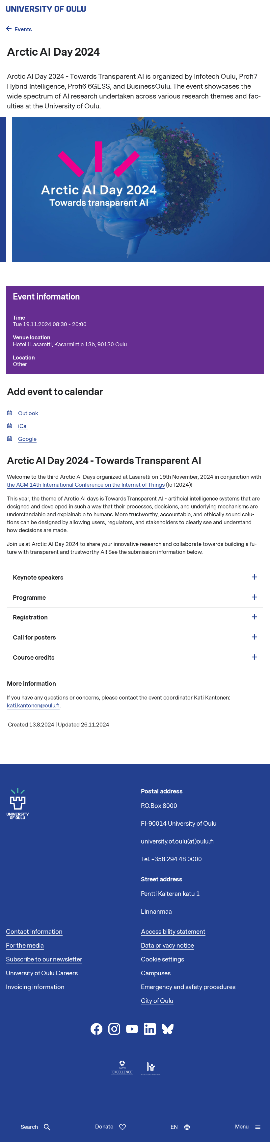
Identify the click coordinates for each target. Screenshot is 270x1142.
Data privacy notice (167, 945)
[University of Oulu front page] (61, 7)
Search (29, 1127)
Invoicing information (35, 987)
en (182, 1133)
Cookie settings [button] (162, 959)
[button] (248, 1127)
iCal (23, 426)
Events (23, 29)
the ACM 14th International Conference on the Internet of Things (86, 485)
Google (27, 439)
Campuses (156, 973)
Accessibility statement (173, 932)
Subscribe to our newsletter (44, 959)
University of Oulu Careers (42, 973)
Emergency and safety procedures (188, 987)
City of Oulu (157, 1001)
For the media (25, 945)
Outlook (28, 413)
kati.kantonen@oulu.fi (33, 705)
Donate (104, 1126)
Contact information (34, 932)
